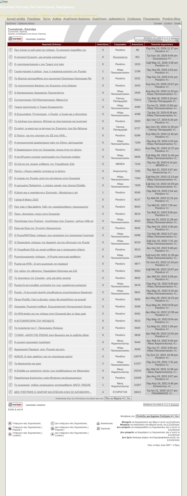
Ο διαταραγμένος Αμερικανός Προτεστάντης (39, 92)
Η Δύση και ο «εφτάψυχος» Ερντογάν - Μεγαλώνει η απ (46, 192)
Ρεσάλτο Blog (171, 18)
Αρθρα (57, 18)
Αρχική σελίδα (16, 18)
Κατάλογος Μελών (26, 23)
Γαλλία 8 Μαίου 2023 (26, 199)
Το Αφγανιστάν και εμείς (27, 363)
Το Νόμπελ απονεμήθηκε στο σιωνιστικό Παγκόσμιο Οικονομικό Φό (52, 78)
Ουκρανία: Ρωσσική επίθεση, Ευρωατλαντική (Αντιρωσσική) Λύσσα (52, 306)
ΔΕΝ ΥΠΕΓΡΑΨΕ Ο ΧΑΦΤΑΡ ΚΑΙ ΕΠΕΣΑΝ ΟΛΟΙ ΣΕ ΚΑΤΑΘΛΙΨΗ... (52, 392)
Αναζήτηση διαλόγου (77, 18)
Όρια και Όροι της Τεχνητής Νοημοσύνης (37, 228)
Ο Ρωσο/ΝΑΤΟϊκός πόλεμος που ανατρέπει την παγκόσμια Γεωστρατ (54, 235)
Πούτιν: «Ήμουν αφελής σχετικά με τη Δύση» (40, 171)
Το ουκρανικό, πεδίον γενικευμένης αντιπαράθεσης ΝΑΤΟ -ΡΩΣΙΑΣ (52, 385)
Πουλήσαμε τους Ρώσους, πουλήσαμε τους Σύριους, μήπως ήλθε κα (53, 221)
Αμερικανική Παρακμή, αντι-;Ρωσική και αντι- (39, 349)
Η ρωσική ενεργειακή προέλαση (32, 342)
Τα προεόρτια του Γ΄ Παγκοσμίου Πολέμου (38, 328)
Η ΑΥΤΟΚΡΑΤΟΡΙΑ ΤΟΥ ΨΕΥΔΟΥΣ (34, 320)
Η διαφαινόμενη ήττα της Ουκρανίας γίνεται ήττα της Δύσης (48, 149)
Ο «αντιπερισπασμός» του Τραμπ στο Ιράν (39, 64)
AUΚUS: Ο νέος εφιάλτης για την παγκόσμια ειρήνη (43, 356)
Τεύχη (46, 18)
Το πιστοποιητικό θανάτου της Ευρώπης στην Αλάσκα (45, 85)
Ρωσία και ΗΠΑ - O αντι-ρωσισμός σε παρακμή (41, 263)
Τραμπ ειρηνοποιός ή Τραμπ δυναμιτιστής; (39, 107)
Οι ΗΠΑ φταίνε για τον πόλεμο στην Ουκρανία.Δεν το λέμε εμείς (50, 313)
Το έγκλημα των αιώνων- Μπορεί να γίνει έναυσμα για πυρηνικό (50, 121)
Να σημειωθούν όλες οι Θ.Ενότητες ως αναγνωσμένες (157, 40)
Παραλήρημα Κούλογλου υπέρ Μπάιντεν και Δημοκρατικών (48, 377)
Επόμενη (174, 38)
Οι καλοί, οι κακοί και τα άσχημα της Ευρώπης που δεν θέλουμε (50, 128)
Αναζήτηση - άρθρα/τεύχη (109, 18)
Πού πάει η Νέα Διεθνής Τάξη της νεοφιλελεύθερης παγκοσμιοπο (51, 206)
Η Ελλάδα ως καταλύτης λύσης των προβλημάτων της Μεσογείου (51, 370)
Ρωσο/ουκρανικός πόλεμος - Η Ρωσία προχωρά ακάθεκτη (47, 256)
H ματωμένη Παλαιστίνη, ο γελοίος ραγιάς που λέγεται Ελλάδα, (50, 185)
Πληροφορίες (151, 18)
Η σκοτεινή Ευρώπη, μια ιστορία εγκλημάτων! (40, 57)
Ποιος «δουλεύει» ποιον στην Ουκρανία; (37, 214)
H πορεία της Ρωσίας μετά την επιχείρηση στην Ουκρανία (47, 178)
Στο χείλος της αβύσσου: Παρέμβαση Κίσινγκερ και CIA (45, 271)
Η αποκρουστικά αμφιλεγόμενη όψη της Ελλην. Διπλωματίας (48, 142)
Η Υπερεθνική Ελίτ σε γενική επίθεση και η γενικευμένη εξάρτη (49, 249)
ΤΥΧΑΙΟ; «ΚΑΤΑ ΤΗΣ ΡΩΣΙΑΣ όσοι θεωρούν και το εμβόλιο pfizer (51, 335)
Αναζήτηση (11, 23)
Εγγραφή (158, 23)
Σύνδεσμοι (134, 18)
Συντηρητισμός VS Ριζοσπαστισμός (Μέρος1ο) (41, 100)
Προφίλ (177, 23)
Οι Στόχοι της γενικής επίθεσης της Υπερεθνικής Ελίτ (44, 164)
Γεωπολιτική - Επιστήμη (35, 39)
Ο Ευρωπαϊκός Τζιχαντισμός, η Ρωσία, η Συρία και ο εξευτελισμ (50, 114)
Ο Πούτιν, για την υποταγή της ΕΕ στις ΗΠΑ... (40, 135)
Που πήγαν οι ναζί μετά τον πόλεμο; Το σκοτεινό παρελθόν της (50, 50)
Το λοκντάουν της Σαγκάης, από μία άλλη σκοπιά (42, 278)
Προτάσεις (33, 18)
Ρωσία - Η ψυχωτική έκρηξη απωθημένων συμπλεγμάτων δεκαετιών (53, 292)
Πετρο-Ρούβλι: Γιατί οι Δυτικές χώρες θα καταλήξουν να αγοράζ (50, 299)
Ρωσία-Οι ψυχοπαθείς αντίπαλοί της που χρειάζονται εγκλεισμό (50, 285)
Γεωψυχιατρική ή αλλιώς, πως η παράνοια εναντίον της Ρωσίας (50, 71)
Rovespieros (120, 57)
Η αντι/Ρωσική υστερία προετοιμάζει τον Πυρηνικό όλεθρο (47, 157)
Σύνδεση (168, 23)
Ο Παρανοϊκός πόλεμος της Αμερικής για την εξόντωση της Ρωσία (51, 242)
